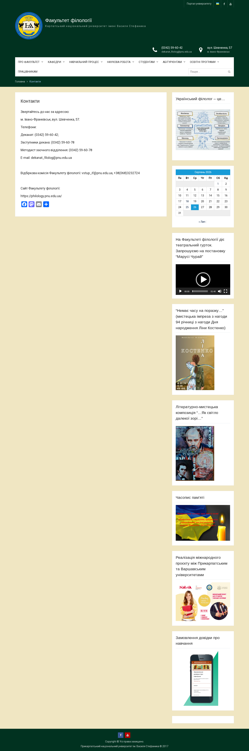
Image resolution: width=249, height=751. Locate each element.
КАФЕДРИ (54, 62)
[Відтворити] (180, 291)
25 (187, 207)
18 (187, 201)
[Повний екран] (225, 291)
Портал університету (199, 3)
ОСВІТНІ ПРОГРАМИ (202, 62)
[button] (203, 279)
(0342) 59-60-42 (172, 47)
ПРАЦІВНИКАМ (27, 71)
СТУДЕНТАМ (147, 62)
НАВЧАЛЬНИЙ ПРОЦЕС (84, 62)
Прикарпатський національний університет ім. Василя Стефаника (120, 746)
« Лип (202, 221)
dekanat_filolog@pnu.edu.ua (177, 51)
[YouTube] (230, 3)
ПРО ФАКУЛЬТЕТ (29, 62)
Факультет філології (68, 20)
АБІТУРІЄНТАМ (172, 62)
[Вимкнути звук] (219, 291)
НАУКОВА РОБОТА (119, 62)
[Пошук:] (211, 71)
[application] (203, 279)
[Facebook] (224, 3)
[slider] (200, 291)
